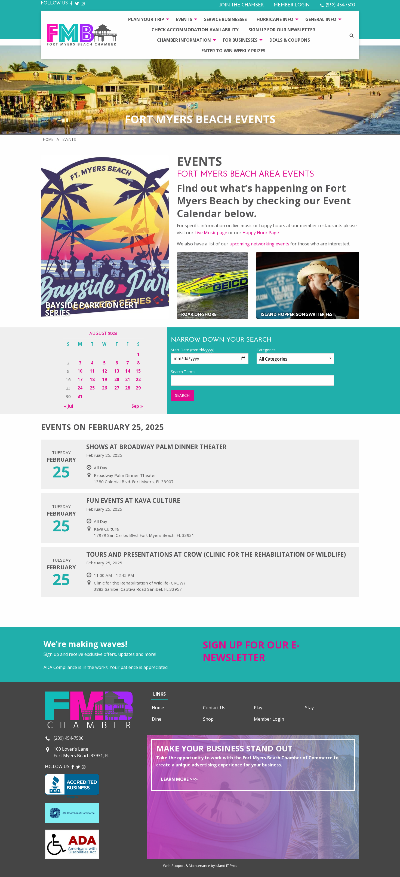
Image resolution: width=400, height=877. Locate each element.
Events (184, 19)
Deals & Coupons (289, 40)
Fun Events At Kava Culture (133, 500)
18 (92, 379)
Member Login (292, 5)
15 (138, 371)
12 (104, 371)
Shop (208, 719)
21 (127, 379)
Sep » (137, 406)
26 (104, 388)
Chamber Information (184, 40)
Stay (309, 708)
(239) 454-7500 (339, 5)
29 (138, 388)
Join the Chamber (241, 5)
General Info (320, 19)
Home (48, 139)
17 (80, 379)
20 (116, 379)
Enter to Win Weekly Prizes (233, 51)
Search (182, 395)
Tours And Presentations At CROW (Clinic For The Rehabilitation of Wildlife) (216, 554)
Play (258, 708)
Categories (266, 349)
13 (116, 371)
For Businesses (240, 40)
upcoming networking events (259, 244)
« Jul (68, 406)
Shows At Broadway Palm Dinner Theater (156, 447)
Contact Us (214, 708)
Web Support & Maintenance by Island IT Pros (200, 865)
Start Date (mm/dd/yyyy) (192, 349)
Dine (156, 719)
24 (80, 388)
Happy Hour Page (260, 233)
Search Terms (183, 371)
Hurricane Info (275, 19)
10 (80, 371)
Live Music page (211, 233)
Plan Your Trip (146, 19)
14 (127, 371)
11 (92, 371)
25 (92, 388)
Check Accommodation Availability (195, 30)
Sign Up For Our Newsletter (281, 30)
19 (104, 379)
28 (127, 388)
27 (116, 388)
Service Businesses (225, 19)
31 (80, 396)
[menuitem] (147, 19)
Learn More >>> (179, 779)
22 (138, 379)
